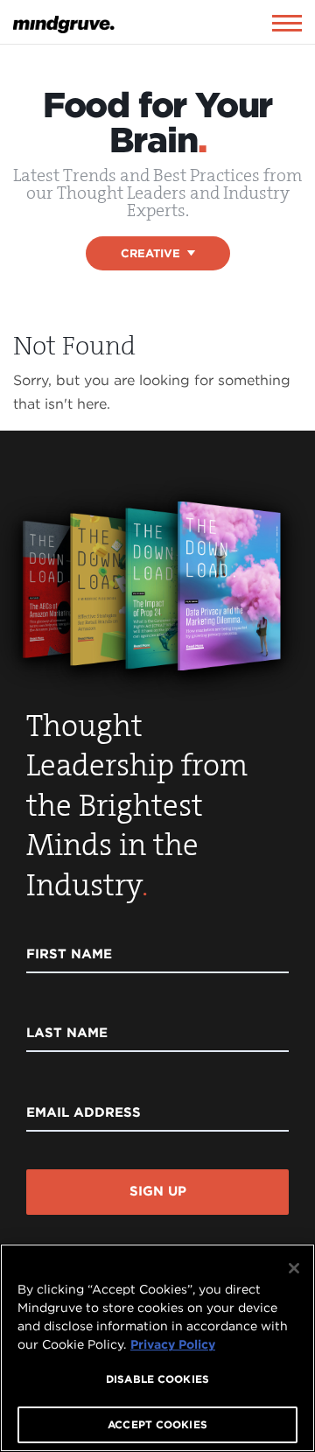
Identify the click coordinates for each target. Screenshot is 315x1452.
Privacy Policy (172, 1344)
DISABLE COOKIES (157, 1378)
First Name (69, 954)
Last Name (67, 1033)
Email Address (83, 1112)
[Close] (294, 1268)
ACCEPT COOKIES (157, 1424)
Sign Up (158, 1191)
